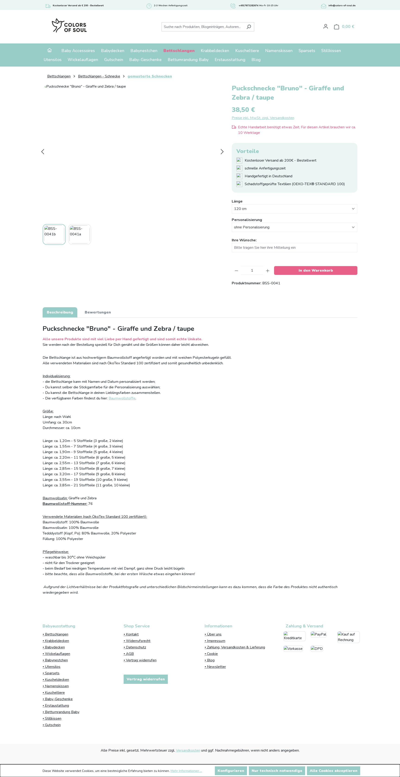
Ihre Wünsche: (244, 240)
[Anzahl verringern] (236, 270)
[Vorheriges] (42, 151)
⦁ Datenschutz (135, 647)
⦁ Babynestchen (55, 660)
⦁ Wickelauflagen (56, 653)
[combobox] (203, 26)
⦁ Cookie (211, 653)
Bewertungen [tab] (98, 312)
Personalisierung (247, 219)
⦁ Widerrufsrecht (137, 640)
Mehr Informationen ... (186, 771)
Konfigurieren (231, 770)
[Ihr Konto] (325, 26)
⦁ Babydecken (54, 647)
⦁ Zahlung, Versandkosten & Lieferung (235, 647)
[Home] (49, 50)
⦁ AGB (129, 653)
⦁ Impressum (215, 640)
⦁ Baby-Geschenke (58, 699)
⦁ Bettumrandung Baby (61, 712)
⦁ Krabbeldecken (56, 640)
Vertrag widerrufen (146, 679)
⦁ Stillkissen (52, 718)
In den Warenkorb (316, 270)
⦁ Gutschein (52, 725)
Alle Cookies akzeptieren (333, 770)
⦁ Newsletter (215, 666)
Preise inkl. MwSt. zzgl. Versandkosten (263, 117)
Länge (237, 201)
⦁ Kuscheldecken (56, 679)
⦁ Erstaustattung (56, 705)
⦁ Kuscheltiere (54, 692)
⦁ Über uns (213, 634)
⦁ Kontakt (131, 634)
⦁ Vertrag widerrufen (140, 660)
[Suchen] (248, 26)
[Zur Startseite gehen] (69, 26)
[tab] (60, 312)
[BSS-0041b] (132, 151)
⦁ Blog (210, 660)
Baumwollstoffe (122, 398)
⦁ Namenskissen (56, 686)
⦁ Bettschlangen (55, 634)
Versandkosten (188, 750)
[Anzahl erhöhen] (267, 270)
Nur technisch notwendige (277, 770)
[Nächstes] (222, 151)
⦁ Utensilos (51, 666)
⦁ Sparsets (51, 673)
